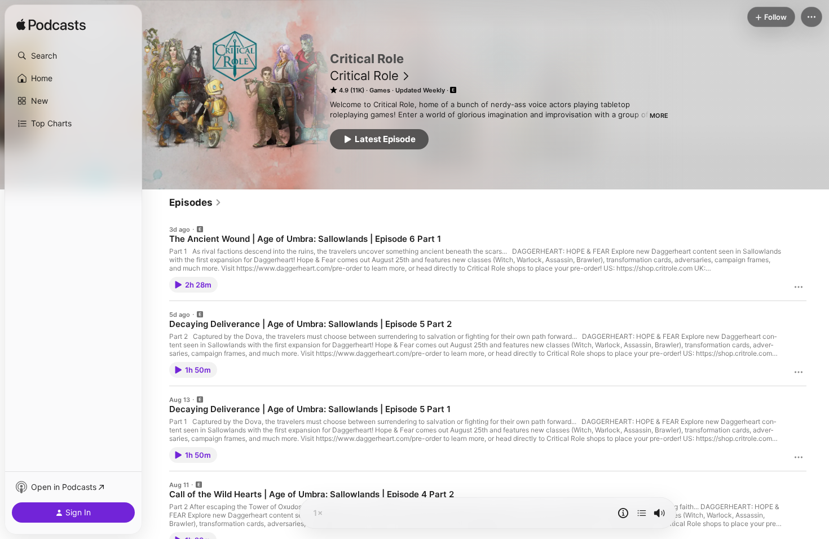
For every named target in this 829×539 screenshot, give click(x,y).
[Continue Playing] (642, 513)
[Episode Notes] (623, 513)
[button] (73, 55)
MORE (659, 116)
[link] (195, 202)
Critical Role (364, 75)
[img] (51, 25)
